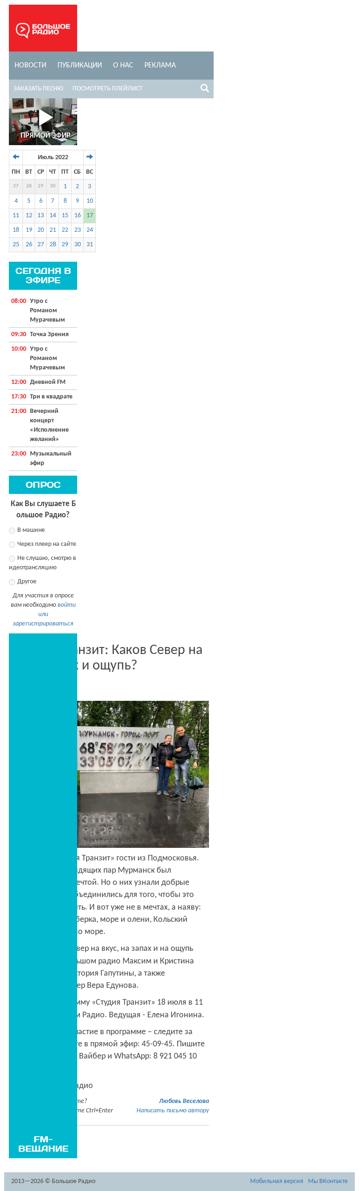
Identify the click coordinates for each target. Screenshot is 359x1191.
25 (16, 244)
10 (89, 201)
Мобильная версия (276, 1181)
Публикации (79, 65)
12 (29, 215)
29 (40, 186)
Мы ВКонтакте (328, 1181)
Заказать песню (38, 88)
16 (77, 215)
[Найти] (205, 90)
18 (16, 230)
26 (29, 244)
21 (53, 230)
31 (89, 244)
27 (16, 186)
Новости (30, 65)
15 (65, 215)
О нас (123, 65)
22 (65, 230)
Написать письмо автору (172, 1110)
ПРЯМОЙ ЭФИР (46, 136)
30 (53, 186)
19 (29, 230)
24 (89, 230)
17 (89, 215)
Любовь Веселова (184, 1101)
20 (40, 230)
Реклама (160, 65)
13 (40, 215)
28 (29, 186)
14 (53, 215)
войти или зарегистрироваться (44, 614)
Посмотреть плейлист (107, 88)
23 (77, 230)
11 (16, 215)
